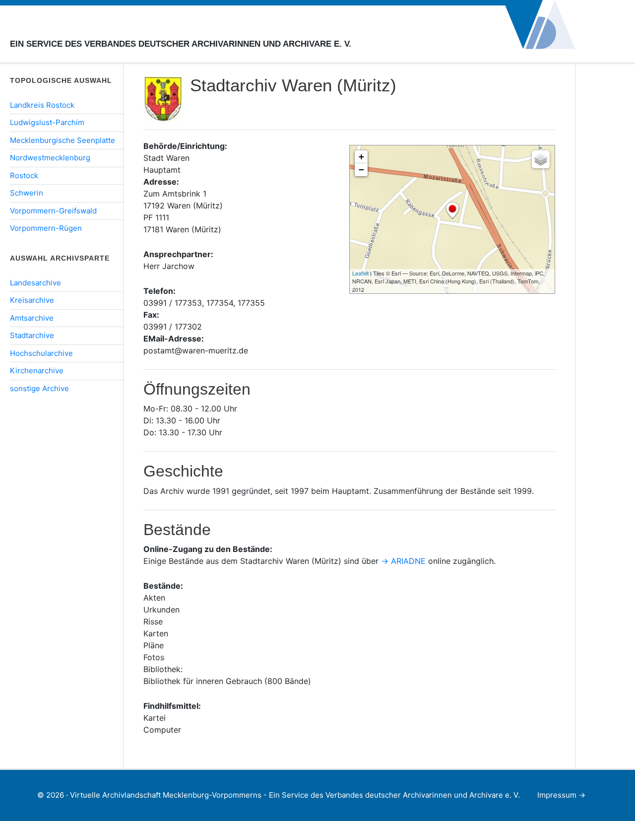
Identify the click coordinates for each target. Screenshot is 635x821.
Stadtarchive (32, 335)
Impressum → (561, 795)
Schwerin (26, 193)
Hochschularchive (41, 353)
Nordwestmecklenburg (50, 157)
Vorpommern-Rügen (46, 228)
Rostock (24, 175)
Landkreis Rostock (42, 105)
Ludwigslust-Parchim (47, 122)
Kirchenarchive (37, 370)
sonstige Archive (39, 388)
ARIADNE (408, 561)
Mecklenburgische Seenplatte (62, 140)
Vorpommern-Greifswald (53, 210)
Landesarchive (35, 282)
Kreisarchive (32, 300)
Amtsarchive (32, 318)
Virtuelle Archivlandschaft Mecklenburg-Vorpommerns (148, 29)
